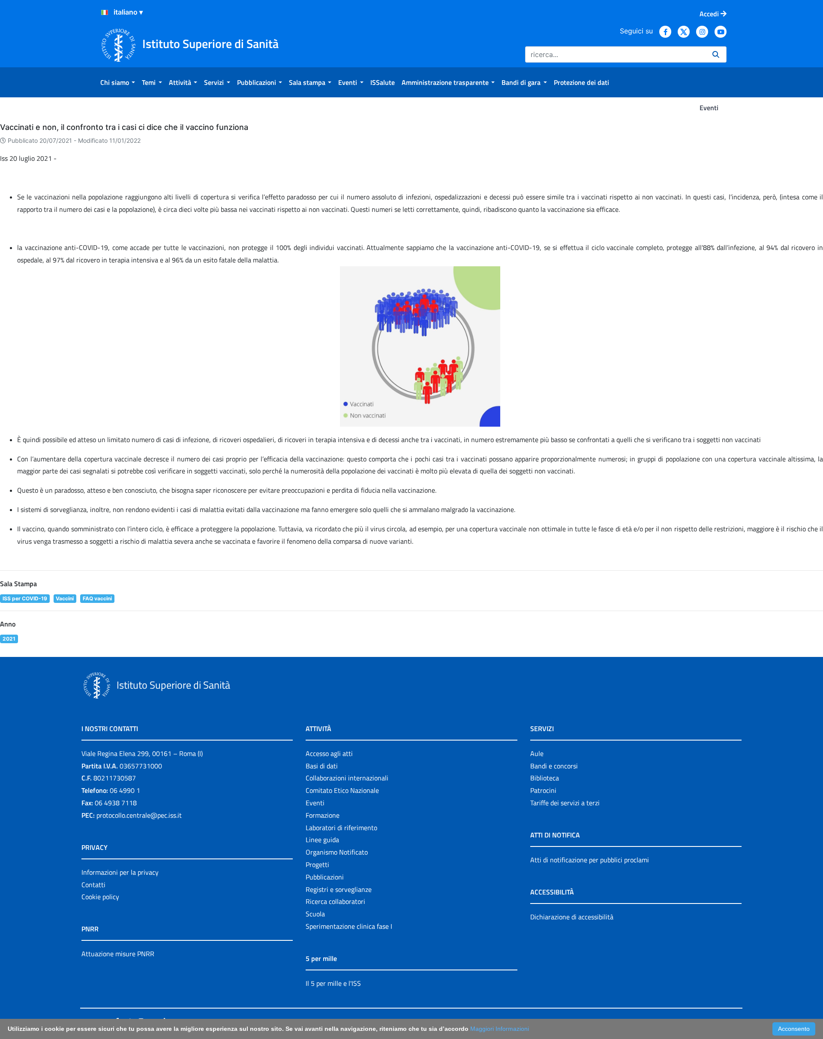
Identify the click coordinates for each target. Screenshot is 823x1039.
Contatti (93, 884)
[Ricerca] (716, 54)
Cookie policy (100, 896)
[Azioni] (104, 12)
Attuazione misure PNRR (117, 954)
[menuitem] (117, 82)
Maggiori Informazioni (499, 1028)
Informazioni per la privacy (120, 872)
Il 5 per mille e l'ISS (333, 983)
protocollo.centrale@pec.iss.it (139, 815)
